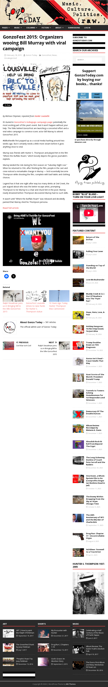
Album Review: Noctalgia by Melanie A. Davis (93, 427)
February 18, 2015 (14, 55)
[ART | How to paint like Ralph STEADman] (8, 636)
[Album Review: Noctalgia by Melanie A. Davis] (78, 431)
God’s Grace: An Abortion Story (58, 659)
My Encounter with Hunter (59, 631)
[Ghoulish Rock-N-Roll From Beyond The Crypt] (78, 447)
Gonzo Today (31, 55)
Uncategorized (10, 58)
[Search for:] (89, 59)
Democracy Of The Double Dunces (95, 412)
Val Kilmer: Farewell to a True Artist (95, 550)
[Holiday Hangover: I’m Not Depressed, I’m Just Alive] (78, 332)
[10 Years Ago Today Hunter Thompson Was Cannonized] (59, 296)
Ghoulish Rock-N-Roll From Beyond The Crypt (94, 443)
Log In (87, 28)
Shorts (42, 623)
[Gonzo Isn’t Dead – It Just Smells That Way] (78, 364)
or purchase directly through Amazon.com (88, 141)
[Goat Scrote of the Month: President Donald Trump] (78, 380)
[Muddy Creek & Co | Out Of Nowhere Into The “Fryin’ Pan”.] (78, 299)
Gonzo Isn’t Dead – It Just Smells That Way (95, 360)
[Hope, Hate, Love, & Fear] (78, 318)
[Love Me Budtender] (78, 285)
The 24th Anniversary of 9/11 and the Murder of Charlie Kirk (95, 518)
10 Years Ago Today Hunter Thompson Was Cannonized (58, 306)
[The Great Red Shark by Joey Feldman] (8, 650)
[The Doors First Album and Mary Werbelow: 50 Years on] (78, 668)
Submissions (74, 28)
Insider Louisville (42, 116)
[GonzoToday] (54, 23)
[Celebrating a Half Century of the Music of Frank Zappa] (78, 636)
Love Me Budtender (95, 279)
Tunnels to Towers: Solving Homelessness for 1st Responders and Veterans (95, 395)
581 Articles (50, 322)
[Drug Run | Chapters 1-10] (43, 650)
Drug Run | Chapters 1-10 (60, 645)
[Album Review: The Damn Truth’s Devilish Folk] (78, 652)
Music (17, 28)
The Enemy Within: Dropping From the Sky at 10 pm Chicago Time (95, 500)
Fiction (45, 28)
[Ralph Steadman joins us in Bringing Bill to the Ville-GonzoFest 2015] (13, 296)
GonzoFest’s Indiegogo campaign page (33, 122)
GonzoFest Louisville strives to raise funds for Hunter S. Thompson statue (35, 307)
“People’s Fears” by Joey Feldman (24, 659)
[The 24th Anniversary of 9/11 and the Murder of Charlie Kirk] (78, 520)
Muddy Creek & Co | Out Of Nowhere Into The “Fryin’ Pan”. (95, 297)
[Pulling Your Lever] (78, 257)
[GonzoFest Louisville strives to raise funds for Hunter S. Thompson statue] (36, 296)
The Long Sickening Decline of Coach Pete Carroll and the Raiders (95, 461)
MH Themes (71, 684)
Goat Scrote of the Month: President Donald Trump (95, 376)
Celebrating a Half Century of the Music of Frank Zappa (95, 632)
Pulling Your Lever (94, 251)
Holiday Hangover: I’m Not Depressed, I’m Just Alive (95, 328)
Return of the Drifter (92, 238)
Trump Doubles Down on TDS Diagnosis (93, 344)
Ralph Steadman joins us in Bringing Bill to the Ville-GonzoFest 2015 (13, 307)
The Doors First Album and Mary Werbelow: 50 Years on (95, 664)
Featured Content (84, 230)
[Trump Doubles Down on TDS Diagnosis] (78, 348)
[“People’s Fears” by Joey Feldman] (8, 664)
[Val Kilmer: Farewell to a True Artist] (78, 555)
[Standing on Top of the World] (78, 271)
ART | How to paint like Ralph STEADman (25, 631)
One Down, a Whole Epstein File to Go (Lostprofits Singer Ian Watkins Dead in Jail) (95, 481)
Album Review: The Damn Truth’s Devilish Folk (95, 648)
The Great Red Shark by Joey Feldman (25, 645)
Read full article (11, 208)
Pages (5, 28)
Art (5, 623)
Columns (30, 28)
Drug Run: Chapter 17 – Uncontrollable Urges (95, 535)
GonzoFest (46, 55)
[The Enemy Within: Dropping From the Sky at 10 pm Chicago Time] (78, 502)
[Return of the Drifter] (78, 242)
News (54, 55)
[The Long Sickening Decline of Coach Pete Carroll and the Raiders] (78, 463)
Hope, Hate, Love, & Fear (95, 313)
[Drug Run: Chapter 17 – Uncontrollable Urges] (78, 539)
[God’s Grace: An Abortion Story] (43, 664)
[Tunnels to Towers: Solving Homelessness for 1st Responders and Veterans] (78, 396)
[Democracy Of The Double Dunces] (78, 417)
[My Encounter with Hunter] (43, 636)
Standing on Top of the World (95, 266)
